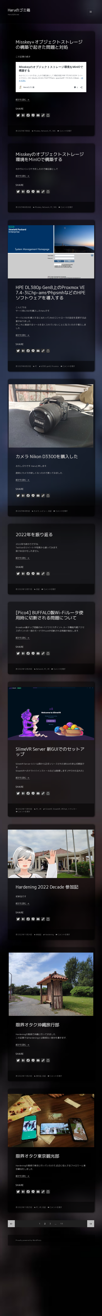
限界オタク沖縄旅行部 (37, 1025)
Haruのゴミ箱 (19, 10)
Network (44, 131)
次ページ (90, 1223)
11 (61, 1224)
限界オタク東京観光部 (37, 1156)
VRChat (64, 809)
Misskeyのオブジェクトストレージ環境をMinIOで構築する (50, 156)
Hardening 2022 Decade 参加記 (47, 887)
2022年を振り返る (34, 534)
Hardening (49, 934)
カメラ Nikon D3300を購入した (47, 456)
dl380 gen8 (46, 366)
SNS (53, 131)
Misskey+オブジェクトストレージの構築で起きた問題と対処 (49, 44)
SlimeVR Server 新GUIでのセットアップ (50, 751)
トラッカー (72, 809)
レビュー (43, 511)
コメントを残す (65, 131)
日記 (49, 511)
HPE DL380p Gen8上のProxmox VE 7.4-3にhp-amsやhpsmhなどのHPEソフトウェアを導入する (50, 292)
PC (50, 131)
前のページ (11, 1223)
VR (48, 669)
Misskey (37, 131)
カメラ (36, 511)
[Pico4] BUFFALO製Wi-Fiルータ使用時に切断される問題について (49, 615)
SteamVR (56, 809)
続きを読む (23, 99)
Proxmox (55, 366)
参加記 (38, 934)
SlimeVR (48, 809)
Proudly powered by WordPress (28, 1240)
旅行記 (38, 1076)
